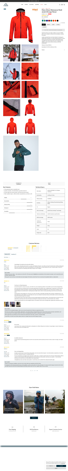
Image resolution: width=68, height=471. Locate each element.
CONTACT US (27, 458)
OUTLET (4, 459)
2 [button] (32, 370)
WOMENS (5, 454)
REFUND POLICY (27, 461)
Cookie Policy (63, 463)
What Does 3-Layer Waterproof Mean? (30, 409)
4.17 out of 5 (15, 247)
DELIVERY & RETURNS (28, 456)
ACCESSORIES (6, 456)
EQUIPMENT (5, 458)
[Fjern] (5, 4)
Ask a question (45, 16)
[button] (60, 4)
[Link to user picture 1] (6, 304)
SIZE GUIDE (26, 459)
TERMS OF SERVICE (28, 463)
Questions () (13, 254)
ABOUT (4, 461)
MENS (4, 452)
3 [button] (34, 370)
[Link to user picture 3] (18, 304)
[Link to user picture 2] (12, 304)
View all (34, 417)
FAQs (25, 452)
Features (43, 49)
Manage (56, 468)
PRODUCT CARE (27, 454)
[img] (6, 260)
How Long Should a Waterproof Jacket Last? (11, 409)
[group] (34, 1)
